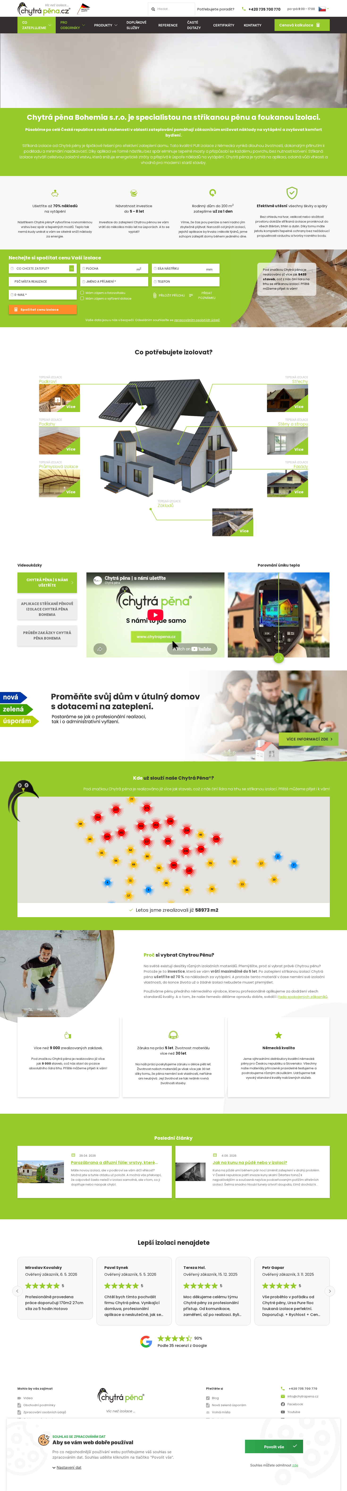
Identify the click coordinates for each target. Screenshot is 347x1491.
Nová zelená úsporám (229, 1405)
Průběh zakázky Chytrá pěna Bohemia (47, 635)
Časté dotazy (194, 25)
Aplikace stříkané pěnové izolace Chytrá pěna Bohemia (47, 609)
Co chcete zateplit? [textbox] (33, 268)
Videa (28, 1398)
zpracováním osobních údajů (197, 320)
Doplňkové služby (137, 25)
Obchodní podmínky (39, 1405)
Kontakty (253, 25)
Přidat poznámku (207, 295)
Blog (215, 1398)
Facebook (295, 1404)
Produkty (103, 25)
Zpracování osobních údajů (44, 1412)
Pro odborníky (70, 25)
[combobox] (44, 268)
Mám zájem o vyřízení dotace (108, 298)
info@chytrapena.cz (303, 1396)
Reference (168, 25)
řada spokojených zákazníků (302, 996)
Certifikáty (223, 25)
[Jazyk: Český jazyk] (324, 8)
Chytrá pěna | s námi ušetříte (47, 582)
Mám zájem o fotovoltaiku (105, 293)
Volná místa (221, 1412)
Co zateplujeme (34, 25)
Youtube (294, 1412)
